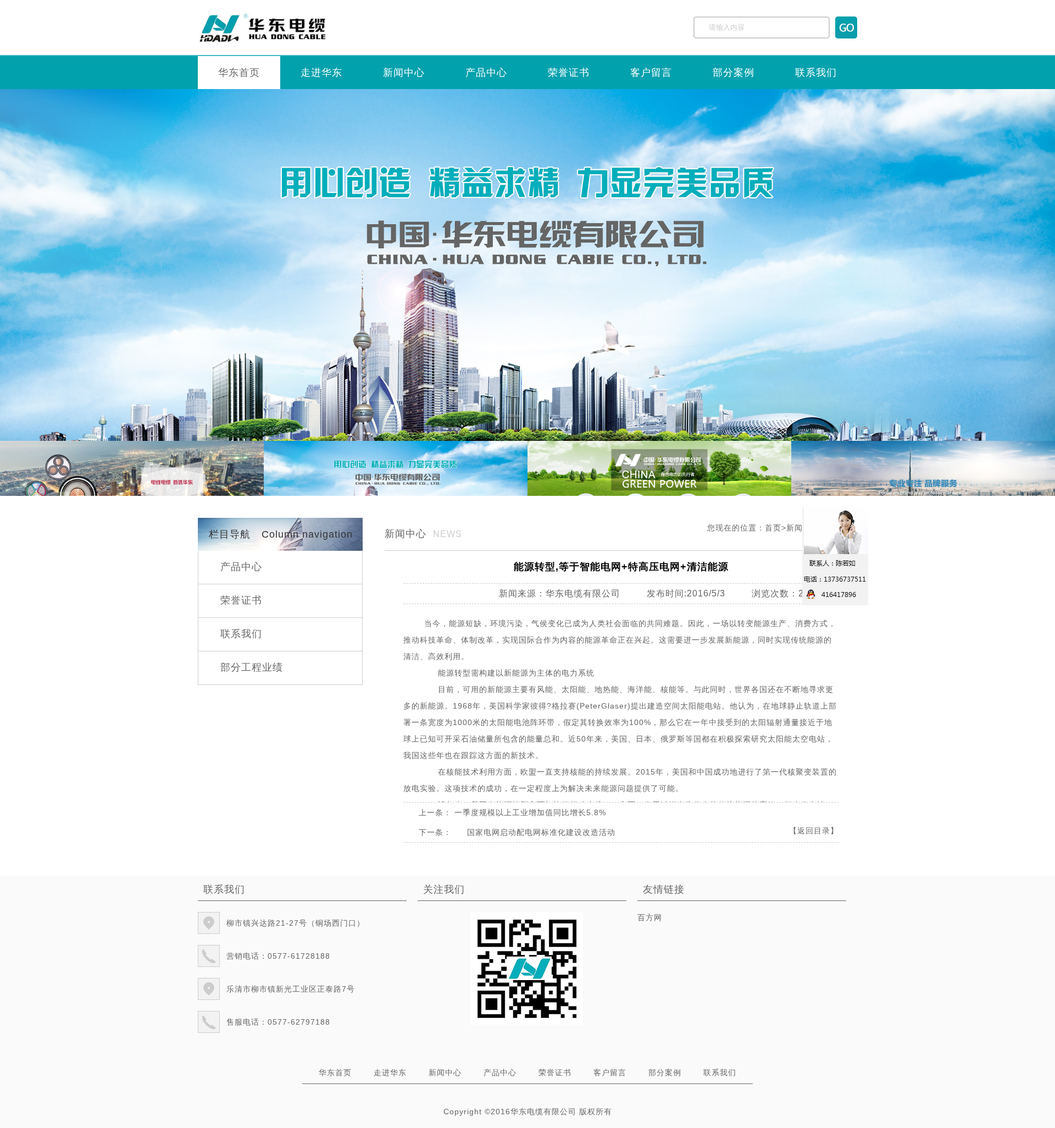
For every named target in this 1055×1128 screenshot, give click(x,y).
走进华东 (321, 72)
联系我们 (816, 72)
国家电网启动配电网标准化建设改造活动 (541, 832)
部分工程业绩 (251, 667)
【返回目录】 (814, 830)
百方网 (649, 917)
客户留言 (651, 72)
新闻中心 (404, 72)
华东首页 (239, 72)
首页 (773, 527)
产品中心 (486, 72)
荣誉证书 (569, 72)
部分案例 (733, 72)
